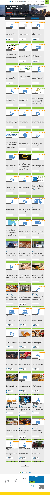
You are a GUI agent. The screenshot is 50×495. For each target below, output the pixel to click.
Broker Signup (42, 1)
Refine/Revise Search (34, 18)
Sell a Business (33, 1)
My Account (42, 4)
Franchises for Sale (27, 1)
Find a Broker (37, 1)
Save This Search (9, 12)
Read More (7, 58)
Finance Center (29, 4)
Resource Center (33, 4)
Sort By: (7, 18)
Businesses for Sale (20, 1)
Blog (40, 4)
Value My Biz (37, 4)
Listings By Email (24, 4)
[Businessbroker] (11, 1)
